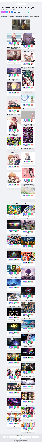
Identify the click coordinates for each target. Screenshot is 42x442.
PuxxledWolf (30, 182)
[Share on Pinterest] (9, 12)
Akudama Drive (27, 185)
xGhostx (16, 349)
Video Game (18, 47)
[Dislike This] (32, 46)
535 (15, 287)
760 (15, 317)
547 (15, 244)
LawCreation (30, 248)
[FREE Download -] (24, 46)
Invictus (30, 233)
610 (15, 362)
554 (15, 332)
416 (29, 231)
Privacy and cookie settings (21, 438)
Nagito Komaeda (33, 16)
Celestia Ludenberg (24, 16)
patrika (30, 344)
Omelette (16, 247)
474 (15, 423)
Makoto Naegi (29, 16)
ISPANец (16, 148)
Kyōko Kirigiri (20, 16)
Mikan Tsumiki (25, 148)
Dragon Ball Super (30, 420)
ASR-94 (16, 379)
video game (6, 16)
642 (15, 259)
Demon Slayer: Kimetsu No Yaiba (16, 306)
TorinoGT (16, 232)
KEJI (30, 122)
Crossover (16, 152)
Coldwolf (16, 132)
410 (29, 357)
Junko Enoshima (12, 16)
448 (15, 392)
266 (29, 386)
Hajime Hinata (38, 16)
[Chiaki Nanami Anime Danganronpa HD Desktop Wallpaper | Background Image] (28, 160)
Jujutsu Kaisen (30, 318)
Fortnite (16, 336)
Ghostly (16, 426)
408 (29, 262)
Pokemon (16, 277)
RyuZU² (16, 63)
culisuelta (30, 146)
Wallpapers (5, 13)
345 (29, 328)
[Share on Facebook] (12, 12)
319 (29, 314)
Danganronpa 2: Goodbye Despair (14, 48)
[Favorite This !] (27, 46)
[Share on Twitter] (7, 12)
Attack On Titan (28, 250)
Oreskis (30, 316)
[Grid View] (15, 12)
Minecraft (17, 234)
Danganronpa (16, 16)
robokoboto (16, 290)
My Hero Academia (16, 381)
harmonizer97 (30, 298)
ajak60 (16, 320)
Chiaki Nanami (11, 47)
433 (15, 302)
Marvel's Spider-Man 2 (30, 300)
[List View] (16, 12)
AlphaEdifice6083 (16, 275)
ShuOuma (30, 48)
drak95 (16, 45)
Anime (30, 185)
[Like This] (29, 63)
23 (15, 60)
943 (15, 214)
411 (29, 281)
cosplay (9, 16)
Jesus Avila (16, 409)
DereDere (16, 77)
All (2, 13)
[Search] (19, 1)
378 (29, 401)
